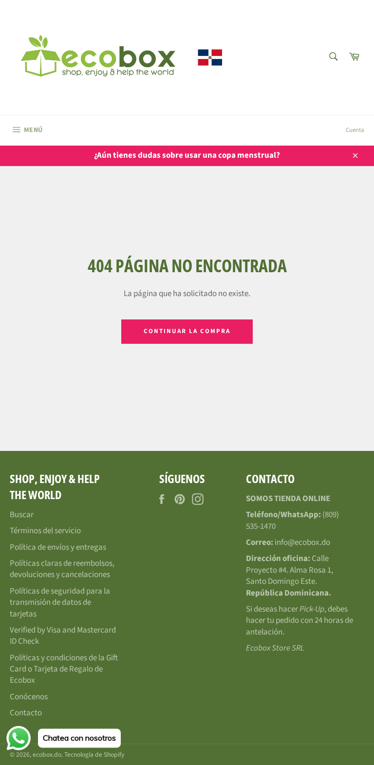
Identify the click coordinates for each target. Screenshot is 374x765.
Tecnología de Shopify (94, 754)
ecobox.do (47, 754)
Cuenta (355, 130)
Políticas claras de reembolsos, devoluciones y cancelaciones (62, 569)
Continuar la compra (187, 331)
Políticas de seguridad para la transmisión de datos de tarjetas (60, 602)
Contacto (26, 713)
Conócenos (29, 697)
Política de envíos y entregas (58, 547)
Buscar (22, 515)
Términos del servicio (45, 531)
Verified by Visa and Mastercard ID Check (63, 635)
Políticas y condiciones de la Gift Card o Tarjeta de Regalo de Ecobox (64, 669)
